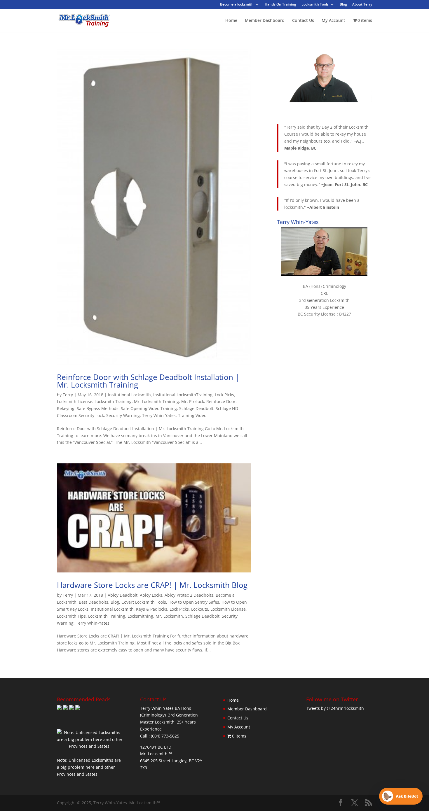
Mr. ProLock (192, 401)
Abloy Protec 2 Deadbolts (189, 595)
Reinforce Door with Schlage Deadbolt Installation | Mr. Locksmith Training (148, 381)
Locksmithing (140, 616)
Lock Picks (224, 394)
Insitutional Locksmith (129, 394)
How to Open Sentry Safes (193, 602)
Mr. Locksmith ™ (156, 753)
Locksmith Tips (71, 616)
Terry (68, 394)
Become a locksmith (237, 5)
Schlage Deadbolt (196, 408)
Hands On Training (280, 5)
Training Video (192, 415)
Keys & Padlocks (151, 609)
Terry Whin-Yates (159, 415)
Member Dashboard (265, 20)
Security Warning (123, 415)
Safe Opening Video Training (149, 408)
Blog (343, 5)
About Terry (362, 5)
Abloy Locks (151, 595)
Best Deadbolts (93, 602)
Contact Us (303, 20)
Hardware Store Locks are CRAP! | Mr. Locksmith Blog (152, 585)
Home (231, 20)
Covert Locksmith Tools (143, 602)
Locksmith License (74, 401)
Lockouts (199, 609)
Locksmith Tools (315, 5)
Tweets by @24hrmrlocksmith (335, 708)
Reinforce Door (221, 401)
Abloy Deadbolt (122, 595)
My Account (333, 20)
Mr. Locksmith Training (156, 401)
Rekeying (65, 408)
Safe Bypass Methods (97, 408)
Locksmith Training (113, 401)
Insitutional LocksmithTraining (182, 394)
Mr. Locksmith (169, 616)
